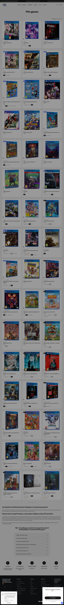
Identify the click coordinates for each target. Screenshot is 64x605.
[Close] (61, 589)
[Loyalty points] (62, 603)
